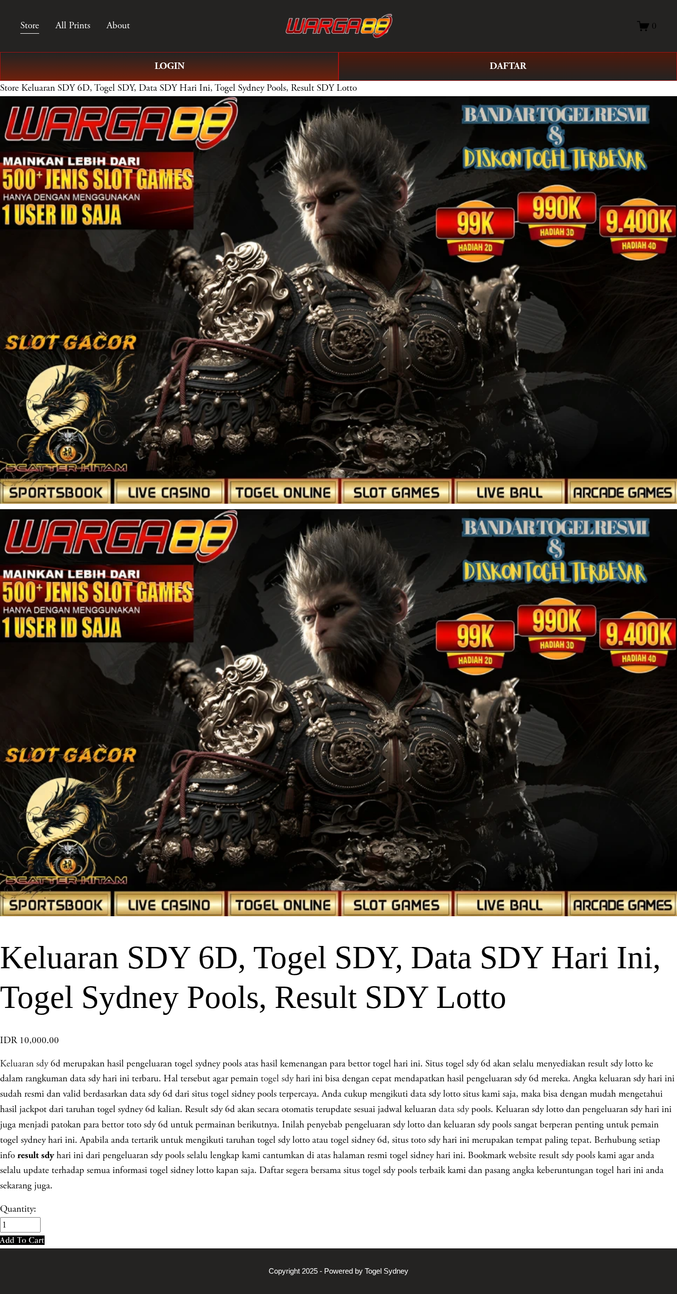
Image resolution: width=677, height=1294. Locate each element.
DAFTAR (508, 66)
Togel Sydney (386, 1271)
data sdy (454, 1109)
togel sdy (277, 1078)
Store (9, 88)
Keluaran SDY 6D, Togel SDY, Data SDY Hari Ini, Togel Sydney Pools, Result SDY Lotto (189, 88)
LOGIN (169, 66)
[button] (22, 1240)
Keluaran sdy (24, 1064)
